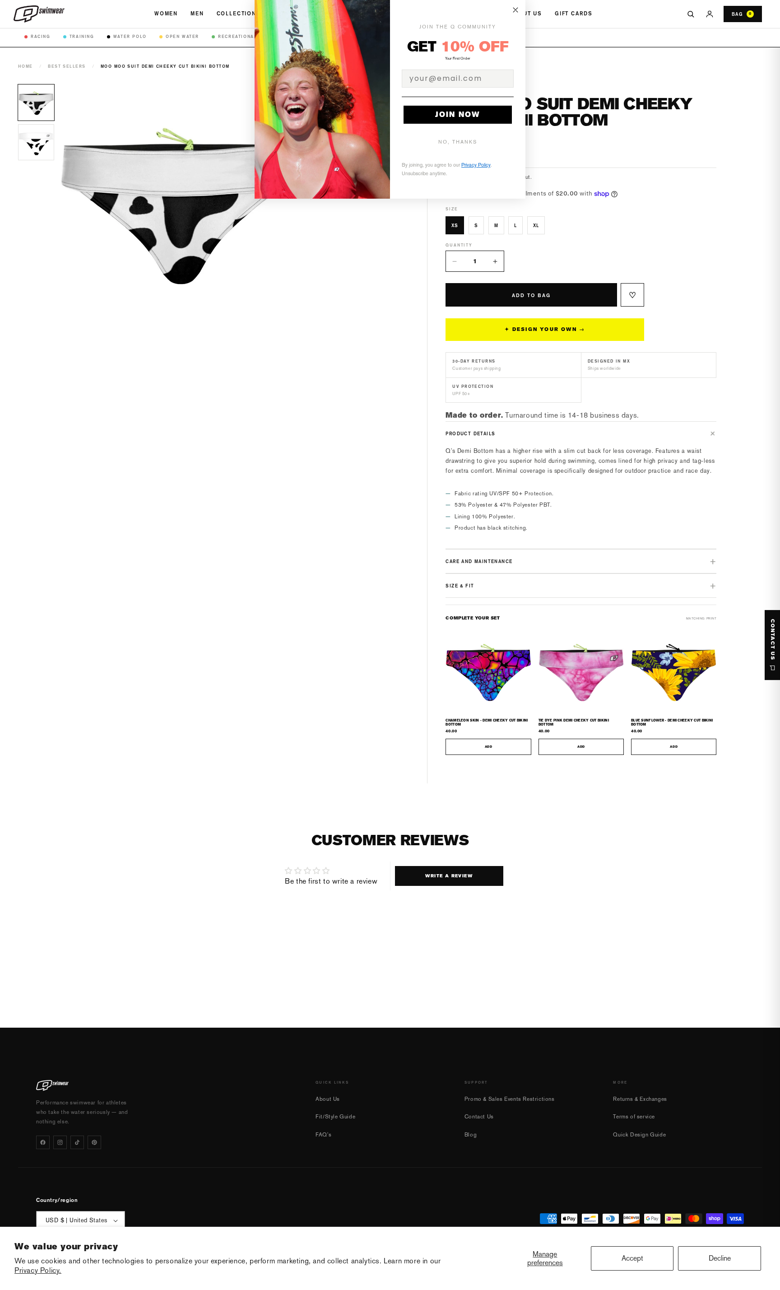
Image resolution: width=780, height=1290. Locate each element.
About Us (526, 13)
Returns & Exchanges (640, 1099)
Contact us (772, 640)
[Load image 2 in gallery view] (36, 142)
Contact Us (479, 1116)
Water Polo (130, 36)
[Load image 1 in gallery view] (36, 102)
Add (488, 747)
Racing (41, 36)
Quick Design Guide (639, 1135)
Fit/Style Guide (335, 1116)
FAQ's (323, 1135)
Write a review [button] (449, 875)
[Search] (690, 14)
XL (536, 225)
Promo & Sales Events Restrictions (509, 1099)
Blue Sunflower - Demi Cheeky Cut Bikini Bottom (672, 722)
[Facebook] (43, 1142)
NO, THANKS (457, 142)
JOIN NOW (457, 114)
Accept (632, 1258)
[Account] (709, 14)
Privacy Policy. (37, 1270)
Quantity (459, 244)
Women (166, 13)
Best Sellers (66, 66)
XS (454, 225)
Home (25, 66)
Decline (720, 1258)
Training (82, 36)
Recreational (237, 36)
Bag (742, 14)
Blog (470, 1135)
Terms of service (634, 1116)
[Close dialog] (515, 10)
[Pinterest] (94, 1142)
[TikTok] (77, 1142)
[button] (581, 433)
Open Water (182, 36)
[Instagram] (60, 1142)
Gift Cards (573, 13)
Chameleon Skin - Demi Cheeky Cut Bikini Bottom (487, 722)
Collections (239, 13)
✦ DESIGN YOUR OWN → (545, 329)
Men (197, 13)
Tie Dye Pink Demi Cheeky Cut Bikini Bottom (574, 722)
